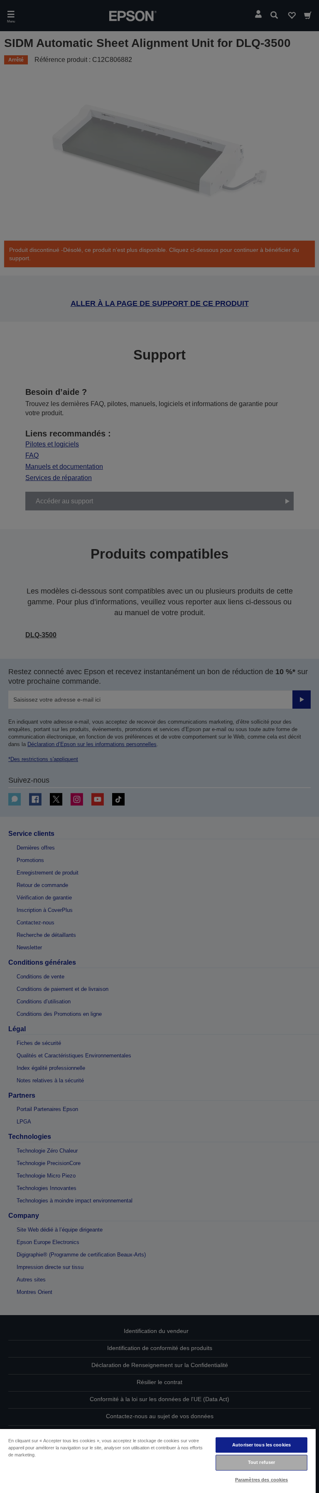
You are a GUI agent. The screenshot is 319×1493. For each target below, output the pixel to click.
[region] (158, 1460)
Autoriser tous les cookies (261, 1444)
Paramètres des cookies (261, 1479)
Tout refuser (261, 1462)
